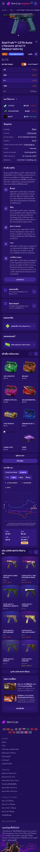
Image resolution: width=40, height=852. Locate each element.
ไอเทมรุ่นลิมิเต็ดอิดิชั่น (9, 784)
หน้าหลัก (4, 10)
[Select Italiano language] (20, 729)
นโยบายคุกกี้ (6, 756)
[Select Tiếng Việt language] (36, 729)
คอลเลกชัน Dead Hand (10, 780)
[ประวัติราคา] (16, 99)
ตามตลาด (23, 472)
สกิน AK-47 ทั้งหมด (8, 804)
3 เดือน (20, 477)
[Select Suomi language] (30, 732)
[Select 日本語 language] (18, 732)
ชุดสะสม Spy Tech (8, 777)
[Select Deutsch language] (12, 729)
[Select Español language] (8, 729)
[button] (11, 571)
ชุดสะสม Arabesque (9, 773)
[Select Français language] (16, 729)
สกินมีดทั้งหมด (7, 815)
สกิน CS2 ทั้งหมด (7, 801)
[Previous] (30, 354)
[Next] (36, 354)
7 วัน (7, 477)
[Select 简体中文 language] (10, 732)
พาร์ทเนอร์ (5, 760)
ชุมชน (4, 742)
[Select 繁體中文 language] (14, 732)
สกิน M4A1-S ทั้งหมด (9, 808)
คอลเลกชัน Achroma (9, 788)
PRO (4, 746)
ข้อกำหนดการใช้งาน (9, 753)
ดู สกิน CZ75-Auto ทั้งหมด (20, 672)
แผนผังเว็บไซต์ (7, 764)
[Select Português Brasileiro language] (28, 729)
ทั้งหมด (28, 477)
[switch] (24, 64)
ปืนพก (11, 10)
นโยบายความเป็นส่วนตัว (10, 749)
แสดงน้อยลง (20, 279)
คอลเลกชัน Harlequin (9, 791)
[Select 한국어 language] (22, 732)
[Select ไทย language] (26, 732)
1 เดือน (13, 477)
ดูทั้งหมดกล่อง (20, 455)
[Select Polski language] (24, 729)
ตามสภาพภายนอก (11, 472)
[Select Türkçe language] (32, 729)
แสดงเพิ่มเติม (20, 708)
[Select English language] (4, 729)
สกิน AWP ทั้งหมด (8, 812)
